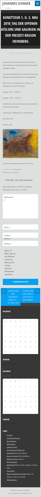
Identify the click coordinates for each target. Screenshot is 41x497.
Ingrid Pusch (11, 453)
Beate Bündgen (11, 441)
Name (7, 227)
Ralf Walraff (10, 465)
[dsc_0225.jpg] (20, 157)
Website (7, 243)
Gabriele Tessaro (12, 447)
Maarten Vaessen (12, 459)
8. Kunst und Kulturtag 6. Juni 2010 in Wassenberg (27, 295)
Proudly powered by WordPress (20, 490)
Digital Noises (11, 444)
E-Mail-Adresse (8, 237)
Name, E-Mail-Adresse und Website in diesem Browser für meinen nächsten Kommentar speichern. (10, 262)
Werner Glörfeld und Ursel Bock (17, 474)
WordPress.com (27, 493)
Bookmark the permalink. (11, 172)
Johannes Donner (16, 3)
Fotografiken (17, 169)
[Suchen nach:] (13, 8)
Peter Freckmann (12, 462)
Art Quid (9, 435)
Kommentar (8, 198)
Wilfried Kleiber (12, 480)
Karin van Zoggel (12, 456)
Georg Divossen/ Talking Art (16, 450)
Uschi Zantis (11, 471)
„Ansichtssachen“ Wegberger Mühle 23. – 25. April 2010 (13, 297)
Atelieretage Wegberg (13, 438)
